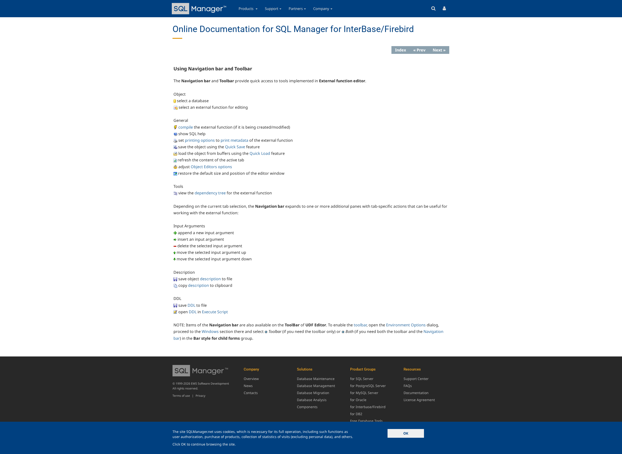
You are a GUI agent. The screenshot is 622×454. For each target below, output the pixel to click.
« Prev (419, 50)
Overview (251, 378)
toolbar (360, 325)
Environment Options (406, 325)
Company (321, 8)
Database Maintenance (316, 378)
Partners (296, 8)
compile (185, 127)
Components (307, 406)
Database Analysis (312, 399)
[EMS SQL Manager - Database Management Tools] (200, 8)
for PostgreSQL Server (368, 385)
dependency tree (210, 193)
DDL (191, 305)
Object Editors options (211, 166)
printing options (200, 140)
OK (405, 433)
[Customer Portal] (444, 8)
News (248, 385)
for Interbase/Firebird (368, 406)
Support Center (416, 378)
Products (246, 8)
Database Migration (313, 392)
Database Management (316, 385)
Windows (210, 331)
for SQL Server (361, 378)
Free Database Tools (366, 421)
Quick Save (235, 146)
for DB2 (356, 414)
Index (400, 50)
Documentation (416, 392)
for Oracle (358, 399)
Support (271, 8)
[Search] (433, 8)
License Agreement (419, 399)
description (210, 278)
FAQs (408, 385)
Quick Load (260, 153)
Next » (439, 50)
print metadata (234, 140)
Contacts (251, 392)
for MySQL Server (364, 392)
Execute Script (215, 311)
